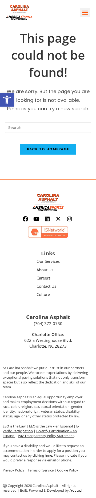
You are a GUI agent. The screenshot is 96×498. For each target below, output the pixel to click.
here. (49, 455)
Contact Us (46, 286)
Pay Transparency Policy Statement (46, 435)
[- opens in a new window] (26, 219)
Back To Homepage (48, 149)
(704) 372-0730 (48, 323)
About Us (45, 269)
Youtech (76, 490)
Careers (43, 278)
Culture (43, 294)
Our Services (48, 261)
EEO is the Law (14, 426)
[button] (7, 100)
